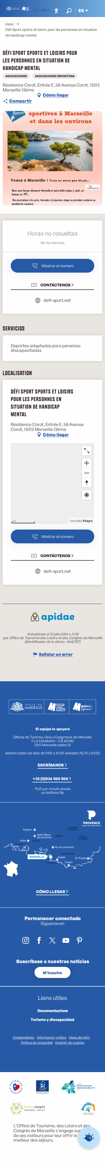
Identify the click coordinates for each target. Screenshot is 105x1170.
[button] (69, 10)
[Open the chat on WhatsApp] (89, 1138)
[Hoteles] (39, 11)
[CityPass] (44, 11)
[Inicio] (35, 11)
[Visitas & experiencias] (48, 11)
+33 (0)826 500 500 (50, 778)
